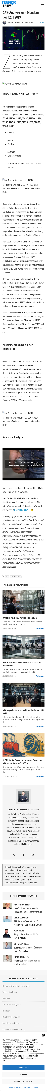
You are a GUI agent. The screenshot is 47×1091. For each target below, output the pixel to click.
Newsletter (6, 998)
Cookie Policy (11, 1087)
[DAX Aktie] (23, 602)
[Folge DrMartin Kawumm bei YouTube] (32, 855)
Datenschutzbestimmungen (23, 1087)
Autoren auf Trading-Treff (12, 1004)
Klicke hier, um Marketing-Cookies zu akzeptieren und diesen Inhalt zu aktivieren (23, 463)
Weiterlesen (40, 628)
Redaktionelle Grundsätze (12, 1017)
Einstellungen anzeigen (23, 1081)
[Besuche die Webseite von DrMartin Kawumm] (14, 855)
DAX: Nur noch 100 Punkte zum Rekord (20, 617)
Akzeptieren (23, 1067)
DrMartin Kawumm (14, 22)
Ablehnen (23, 1074)
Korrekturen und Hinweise (12, 1023)
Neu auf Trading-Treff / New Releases (16, 986)
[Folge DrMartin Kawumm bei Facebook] (23, 855)
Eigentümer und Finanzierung (14, 1029)
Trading (41, 22)
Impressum (36, 1087)
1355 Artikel (34, 809)
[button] (43, 1035)
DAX (7, 576)
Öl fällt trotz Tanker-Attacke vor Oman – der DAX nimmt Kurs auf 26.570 (23, 762)
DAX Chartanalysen (15, 576)
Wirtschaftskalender (10, 992)
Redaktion (6, 1010)
